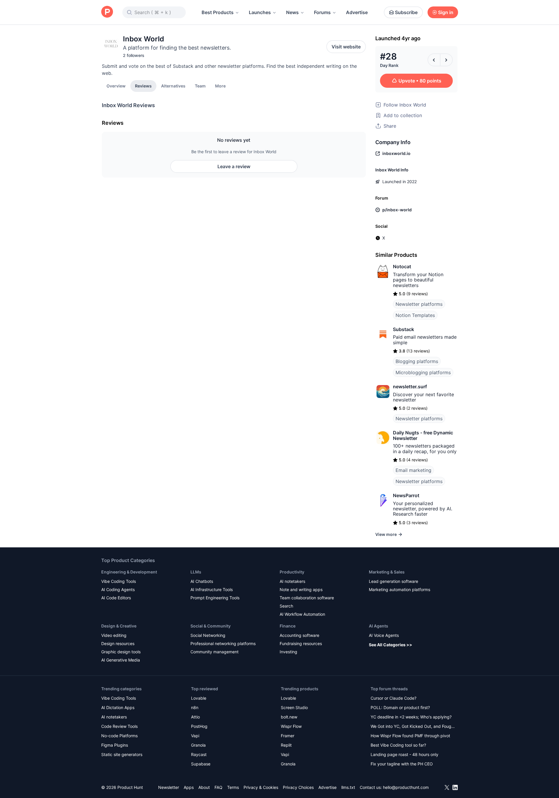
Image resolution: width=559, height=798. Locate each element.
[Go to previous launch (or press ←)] (434, 60)
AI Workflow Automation (302, 614)
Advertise (357, 12)
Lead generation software (393, 581)
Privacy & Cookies (261, 787)
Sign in (445, 12)
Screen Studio (294, 707)
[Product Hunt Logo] (107, 12)
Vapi (195, 735)
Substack (403, 329)
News (292, 12)
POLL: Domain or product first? (400, 707)
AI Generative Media (120, 659)
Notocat (402, 266)
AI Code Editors (116, 597)
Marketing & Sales (387, 571)
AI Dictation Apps (117, 707)
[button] (220, 86)
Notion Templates (415, 315)
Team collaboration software (307, 597)
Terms (233, 787)
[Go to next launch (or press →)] (446, 60)
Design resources (117, 643)
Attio (195, 716)
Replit (286, 745)
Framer (287, 735)
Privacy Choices (298, 787)
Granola (198, 745)
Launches (260, 12)
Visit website (346, 47)
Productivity (292, 571)
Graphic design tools (121, 651)
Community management (214, 651)
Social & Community (210, 625)
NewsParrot (406, 495)
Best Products (218, 12)
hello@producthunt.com (406, 787)
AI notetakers (292, 581)
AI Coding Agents (118, 589)
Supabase (200, 763)
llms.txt (348, 787)
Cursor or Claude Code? (393, 698)
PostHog (199, 726)
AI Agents (378, 625)
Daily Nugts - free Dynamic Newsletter (423, 435)
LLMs (195, 571)
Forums (322, 12)
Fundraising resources (301, 643)
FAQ (218, 787)
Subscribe (406, 12)
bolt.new (289, 716)
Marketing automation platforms (399, 589)
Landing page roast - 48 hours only (404, 754)
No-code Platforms (119, 735)
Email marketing (413, 470)
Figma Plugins (114, 745)
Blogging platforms (417, 361)
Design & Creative (118, 625)
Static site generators (121, 754)
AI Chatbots (201, 581)
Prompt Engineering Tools (214, 597)
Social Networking (207, 635)
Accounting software (299, 635)
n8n (194, 707)
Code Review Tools (119, 726)
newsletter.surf (410, 386)
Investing (288, 651)
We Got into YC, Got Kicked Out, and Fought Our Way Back (413, 727)
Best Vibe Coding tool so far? (398, 745)
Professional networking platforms (223, 643)
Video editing (113, 635)
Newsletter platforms (419, 304)
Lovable (198, 698)
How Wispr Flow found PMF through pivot (410, 735)
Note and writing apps (301, 589)
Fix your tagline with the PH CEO (402, 763)
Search (286, 605)
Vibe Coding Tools (118, 581)
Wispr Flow (291, 726)
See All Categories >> (390, 644)
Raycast (199, 754)
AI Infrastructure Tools (211, 589)
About (204, 787)
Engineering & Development (129, 571)
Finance (287, 625)
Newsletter (168, 787)
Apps (189, 787)
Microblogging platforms (423, 372)
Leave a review (233, 166)
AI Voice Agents (384, 635)
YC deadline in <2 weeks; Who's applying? (411, 716)
